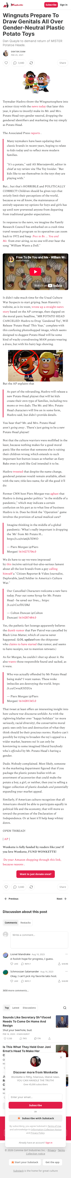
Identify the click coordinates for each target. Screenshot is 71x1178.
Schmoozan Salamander (24, 971)
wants (12, 661)
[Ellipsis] (66, 954)
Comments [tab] (11, 922)
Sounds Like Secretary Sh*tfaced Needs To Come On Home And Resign (27, 1021)
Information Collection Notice (46, 1129)
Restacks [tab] (26, 922)
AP (6, 839)
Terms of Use (54, 1126)
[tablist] (18, 922)
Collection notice (35, 1153)
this (9, 564)
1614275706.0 (27, 551)
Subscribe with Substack (38, 1118)
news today (39, 106)
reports (35, 133)
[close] (61, 1057)
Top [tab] (7, 1007)
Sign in (64, 4)
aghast (54, 494)
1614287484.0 (27, 617)
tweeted (18, 471)
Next (59, 898)
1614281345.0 (27, 701)
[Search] (64, 1007)
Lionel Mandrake (20, 954)
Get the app (52, 1162)
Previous (13, 898)
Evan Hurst (23, 1034)
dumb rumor (16, 630)
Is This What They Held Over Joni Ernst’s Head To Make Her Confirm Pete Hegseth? (27, 1051)
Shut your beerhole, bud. (17, 1030)
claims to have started (23, 644)
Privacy (52, 1150)
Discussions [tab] (29, 1007)
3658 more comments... (16, 990)
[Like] (6, 62)
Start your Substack (26, 1162)
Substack (18, 1170)
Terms (61, 1150)
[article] (35, 1028)
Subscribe (51, 4)
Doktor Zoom (18, 51)
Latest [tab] (15, 1007)
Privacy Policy (37, 1132)
